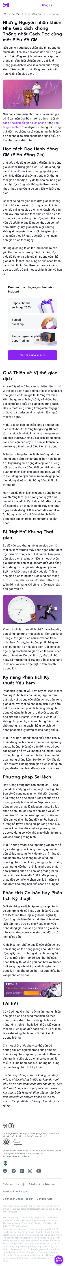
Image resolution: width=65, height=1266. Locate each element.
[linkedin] (22, 1171)
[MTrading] (6, 5)
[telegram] (14, 1171)
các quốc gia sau (38, 1249)
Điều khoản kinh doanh (15, 1191)
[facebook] (5, 1171)
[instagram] (30, 1171)
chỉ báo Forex (16, 171)
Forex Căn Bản (33, 14)
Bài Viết (16, 14)
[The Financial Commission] (13, 1142)
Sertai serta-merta (32, 355)
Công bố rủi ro (45, 1198)
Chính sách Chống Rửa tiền (18, 1198)
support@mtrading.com (28, 1209)
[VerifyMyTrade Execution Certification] (9, 1125)
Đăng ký (47, 5)
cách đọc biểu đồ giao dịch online (24, 123)
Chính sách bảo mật (14, 1184)
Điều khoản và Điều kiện (42, 1184)
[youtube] (38, 1171)
